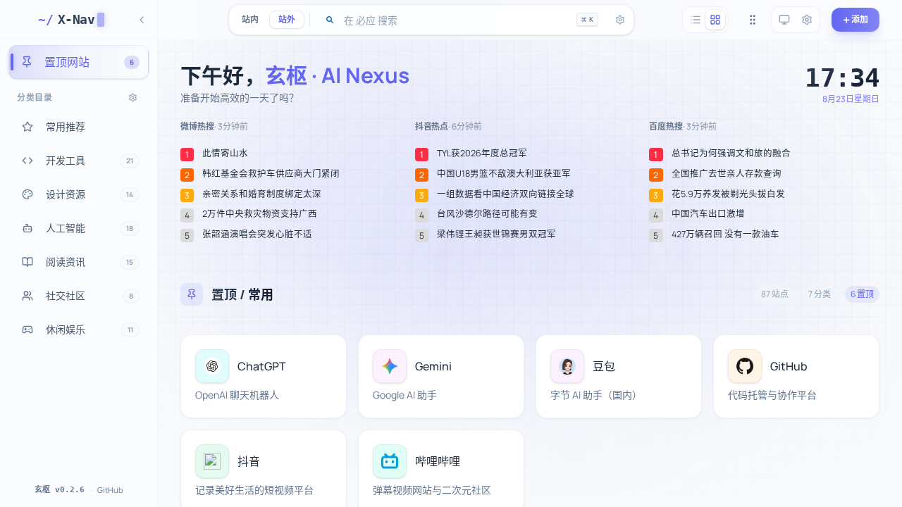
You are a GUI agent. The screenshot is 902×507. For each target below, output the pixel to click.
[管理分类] (132, 97)
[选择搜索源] (329, 19)
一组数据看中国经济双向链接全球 (505, 194)
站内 (250, 19)
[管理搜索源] (620, 20)
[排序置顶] (752, 19)
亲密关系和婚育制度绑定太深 (261, 194)
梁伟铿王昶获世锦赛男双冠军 (496, 234)
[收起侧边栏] (142, 20)
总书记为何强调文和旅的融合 (731, 153)
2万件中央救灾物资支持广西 (259, 214)
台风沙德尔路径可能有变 (487, 214)
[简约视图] (695, 20)
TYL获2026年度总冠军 (482, 153)
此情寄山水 (225, 153)
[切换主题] (784, 20)
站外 (286, 19)
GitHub (110, 489)
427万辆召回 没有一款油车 (725, 234)
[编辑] (328, 353)
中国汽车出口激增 (708, 214)
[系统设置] (807, 20)
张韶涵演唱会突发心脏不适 (257, 234)
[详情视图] (715, 20)
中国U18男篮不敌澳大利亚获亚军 (504, 174)
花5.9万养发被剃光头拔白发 (728, 194)
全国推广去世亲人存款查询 (726, 174)
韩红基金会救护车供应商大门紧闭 (271, 174)
